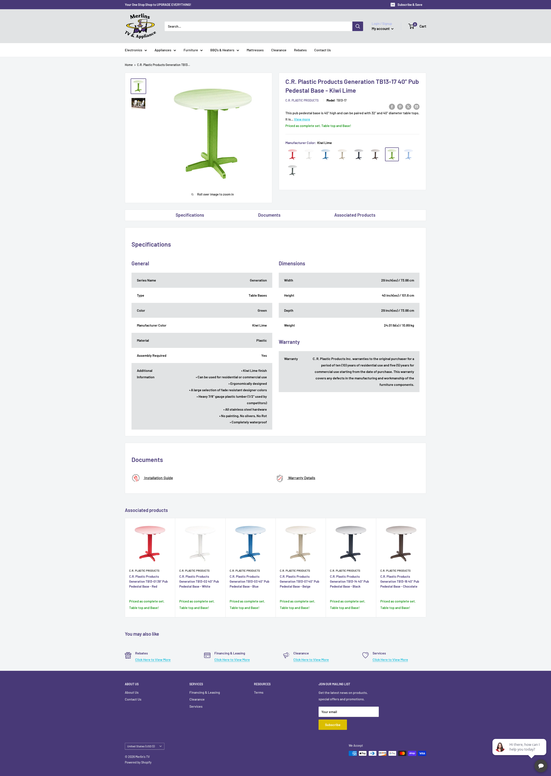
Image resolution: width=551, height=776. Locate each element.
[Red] (292, 154)
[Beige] (342, 154)
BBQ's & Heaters (222, 50)
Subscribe (333, 725)
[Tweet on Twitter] (408, 106)
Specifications (190, 214)
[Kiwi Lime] (392, 154)
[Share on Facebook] (392, 106)
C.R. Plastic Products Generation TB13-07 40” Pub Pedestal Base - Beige (299, 581)
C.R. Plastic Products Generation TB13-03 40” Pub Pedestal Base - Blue (249, 581)
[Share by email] (416, 106)
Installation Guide (158, 477)
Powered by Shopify (138, 762)
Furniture (191, 50)
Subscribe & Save (410, 4)
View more (302, 119)
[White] (309, 154)
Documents (269, 214)
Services (196, 706)
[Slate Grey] (292, 170)
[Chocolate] (375, 154)
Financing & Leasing (204, 692)
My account (381, 28)
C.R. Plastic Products (302, 100)
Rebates (300, 50)
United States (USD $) (141, 746)
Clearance (278, 50)
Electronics (133, 50)
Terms (258, 692)
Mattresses (255, 50)
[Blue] (326, 154)
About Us (132, 692)
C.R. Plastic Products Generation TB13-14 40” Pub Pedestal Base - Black (349, 581)
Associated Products (354, 214)
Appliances (163, 50)
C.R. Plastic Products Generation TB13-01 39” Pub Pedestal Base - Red (148, 581)
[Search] (357, 26)
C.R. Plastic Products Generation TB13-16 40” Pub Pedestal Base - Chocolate (399, 581)
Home (129, 65)
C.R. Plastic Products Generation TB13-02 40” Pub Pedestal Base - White (199, 581)
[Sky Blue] (408, 154)
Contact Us (322, 50)
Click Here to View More (153, 659)
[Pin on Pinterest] (400, 106)
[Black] (359, 154)
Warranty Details (301, 477)
